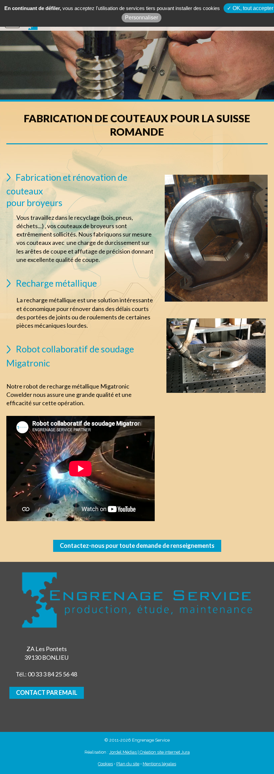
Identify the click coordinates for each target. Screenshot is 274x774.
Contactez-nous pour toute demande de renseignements (137, 545)
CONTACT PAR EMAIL (46, 692)
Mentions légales (159, 763)
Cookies (105, 763)
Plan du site (127, 763)
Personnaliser (141, 17)
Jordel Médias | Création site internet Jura (149, 752)
